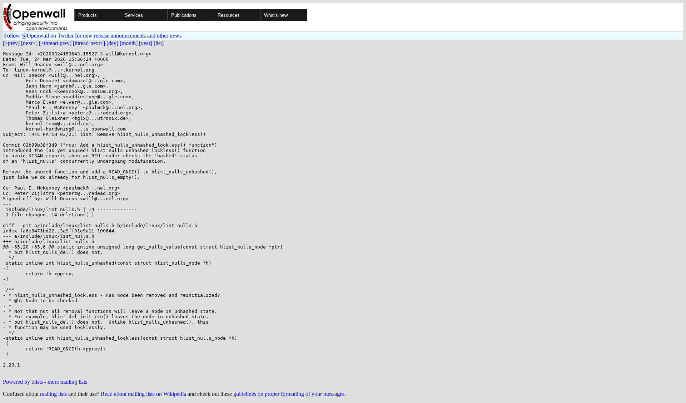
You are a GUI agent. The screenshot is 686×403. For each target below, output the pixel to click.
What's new (276, 15)
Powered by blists (23, 382)
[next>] (29, 43)
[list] (159, 43)
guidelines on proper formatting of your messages (288, 394)
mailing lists (53, 394)
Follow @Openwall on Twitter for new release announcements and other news (93, 36)
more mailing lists (67, 382)
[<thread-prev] (55, 43)
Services (134, 15)
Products (87, 15)
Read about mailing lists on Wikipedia (143, 394)
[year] (145, 43)
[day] (112, 43)
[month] (129, 43)
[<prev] (11, 43)
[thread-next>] (89, 43)
